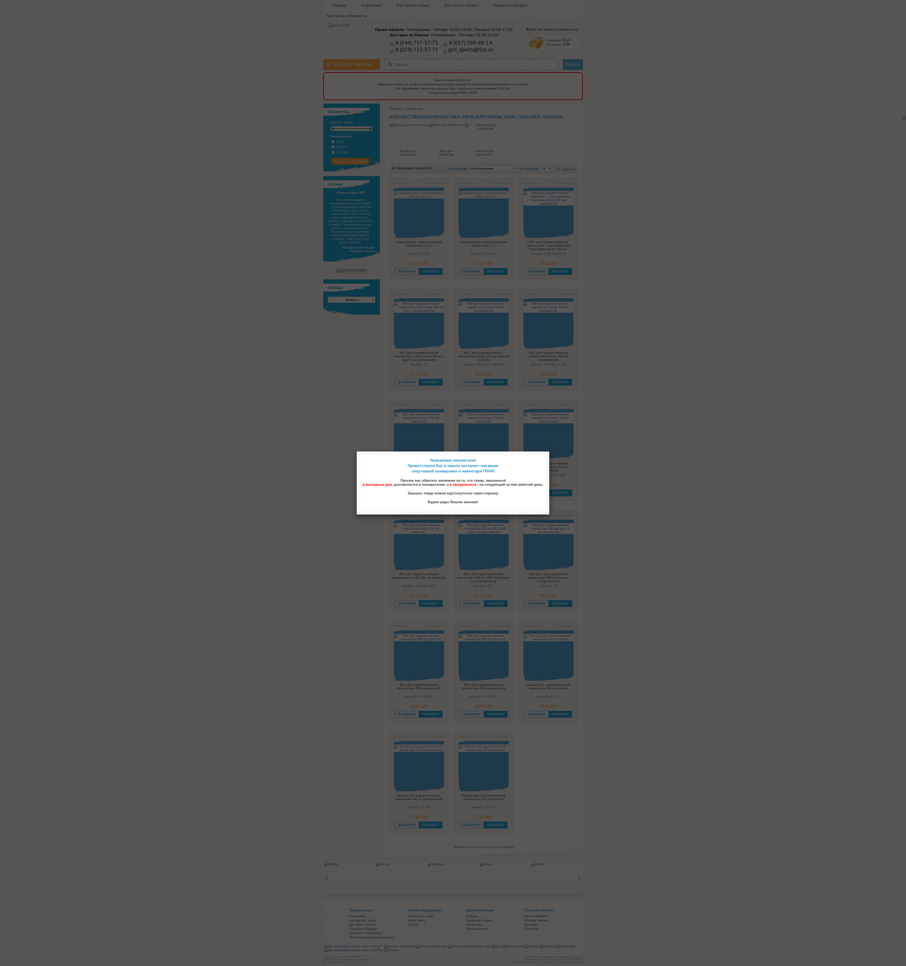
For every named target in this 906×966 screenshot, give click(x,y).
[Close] (549, 451)
